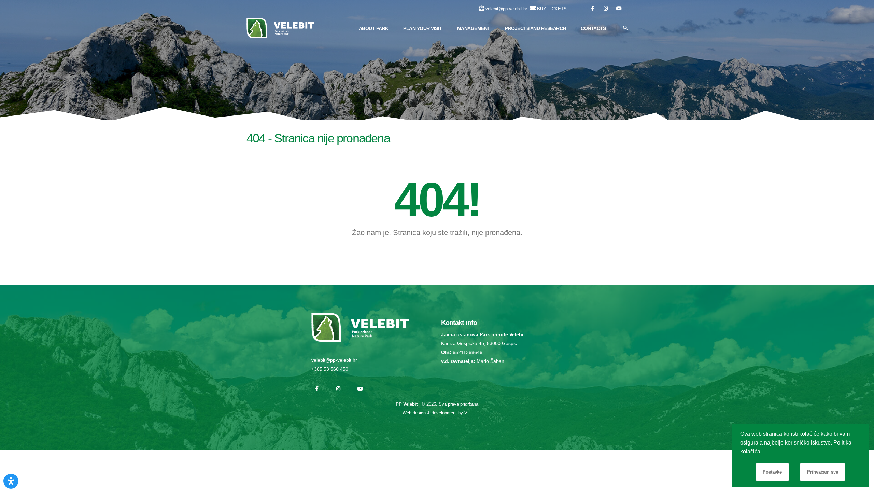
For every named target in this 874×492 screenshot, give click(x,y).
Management (473, 28)
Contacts (593, 28)
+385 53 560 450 (329, 369)
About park (374, 28)
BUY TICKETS (552, 8)
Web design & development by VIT (437, 412)
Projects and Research (535, 28)
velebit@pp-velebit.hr (506, 8)
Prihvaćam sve (822, 472)
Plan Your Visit (422, 28)
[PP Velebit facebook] (592, 8)
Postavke (772, 472)
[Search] (625, 28)
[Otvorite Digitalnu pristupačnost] (10, 481)
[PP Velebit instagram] (605, 8)
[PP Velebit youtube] (618, 8)
